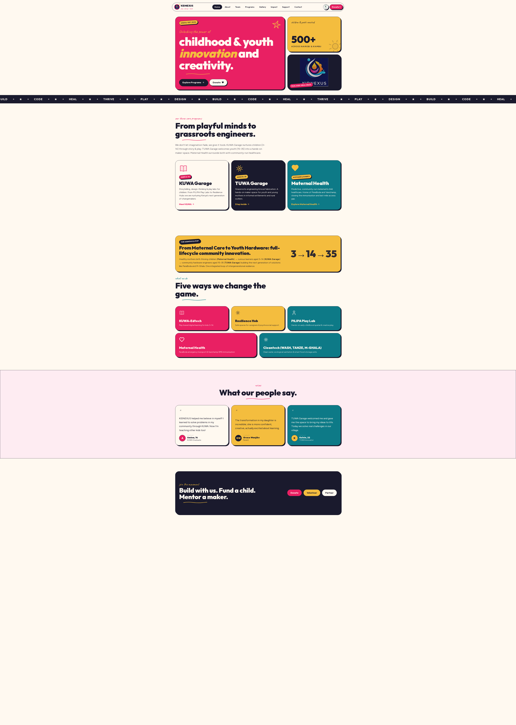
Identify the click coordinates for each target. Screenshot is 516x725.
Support (286, 7)
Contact (298, 7)
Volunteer (312, 492)
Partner (329, 492)
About (227, 7)
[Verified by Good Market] (326, 7)
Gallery (262, 7)
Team (237, 7)
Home (217, 7)
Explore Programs (191, 82)
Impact (274, 7)
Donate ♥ (336, 7)
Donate (217, 82)
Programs (249, 7)
